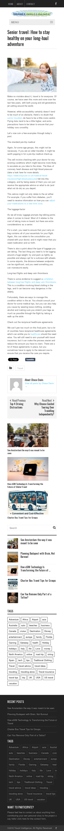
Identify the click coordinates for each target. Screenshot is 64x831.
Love (37, 648)
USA (38, 677)
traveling (13, 671)
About (20, 4)
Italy (23, 648)
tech (20, 660)
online (29, 654)
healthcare (35, 334)
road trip (40, 654)
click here (21, 818)
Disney (47, 631)
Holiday (45, 642)
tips (28, 660)
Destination (35, 631)
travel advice (25, 665)
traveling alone (28, 671)
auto (23, 625)
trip (23, 677)
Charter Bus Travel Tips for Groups (22, 517)
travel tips (13, 677)
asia (44, 619)
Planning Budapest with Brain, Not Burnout (38, 555)
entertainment (15, 636)
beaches (33, 625)
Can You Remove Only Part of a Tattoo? (36, 596)
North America (15, 654)
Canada (12, 631)
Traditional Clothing (43, 660)
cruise (23, 631)
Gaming (12, 642)
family (39, 636)
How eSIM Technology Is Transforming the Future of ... (35, 568)
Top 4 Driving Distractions (16, 405)
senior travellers (14, 117)
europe (29, 636)
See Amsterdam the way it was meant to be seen (25, 451)
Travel (20, 368)
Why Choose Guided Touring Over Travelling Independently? (44, 409)
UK (30, 677)
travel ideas (40, 665)
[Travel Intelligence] (32, 14)
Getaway (24, 642)
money (47, 648)
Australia (13, 625)
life (30, 648)
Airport (35, 619)
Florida (49, 636)
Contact (30, 4)
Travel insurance (46, 671)
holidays (13, 648)
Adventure (14, 619)
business (45, 625)
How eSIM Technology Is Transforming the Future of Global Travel (25, 485)
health (35, 642)
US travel (48, 677)
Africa (25, 619)
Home (10, 4)
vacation (13, 683)
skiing (50, 654)
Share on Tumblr (30, 359)
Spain (11, 660)
